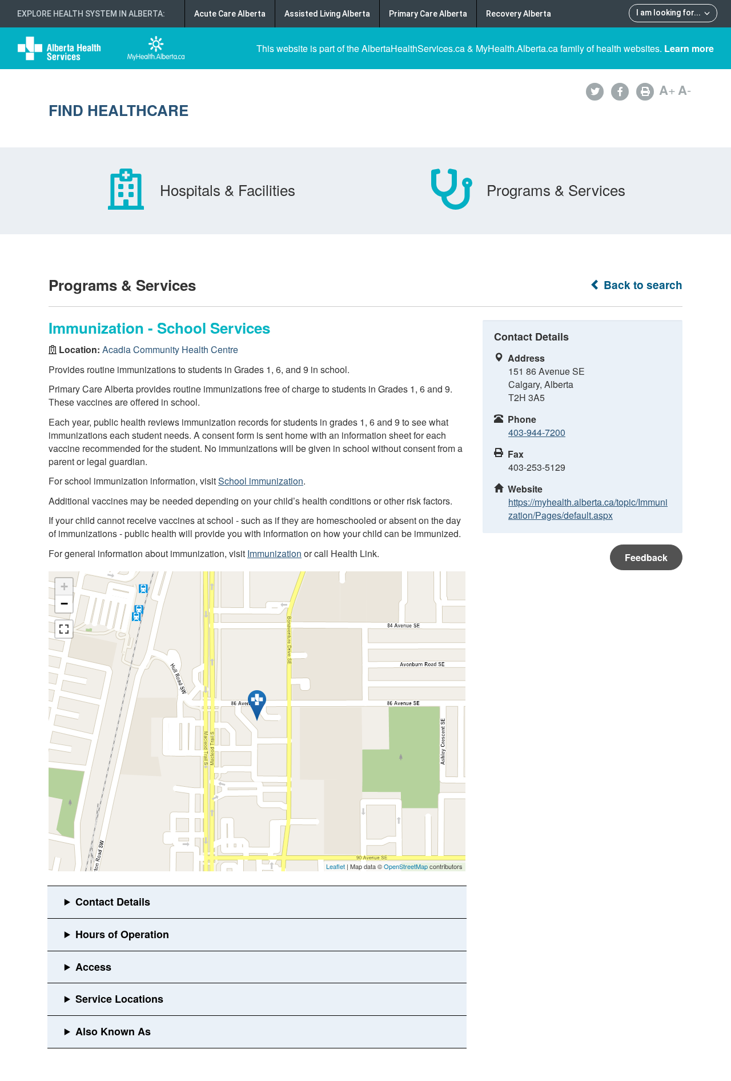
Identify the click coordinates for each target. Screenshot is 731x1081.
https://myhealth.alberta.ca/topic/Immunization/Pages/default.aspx (588, 508)
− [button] (64, 603)
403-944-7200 (536, 432)
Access (93, 966)
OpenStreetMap (406, 866)
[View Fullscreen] (64, 629)
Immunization (274, 553)
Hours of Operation (122, 934)
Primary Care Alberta (428, 13)
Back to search (641, 285)
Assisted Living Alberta (327, 13)
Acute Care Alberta (230, 13)
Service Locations (119, 998)
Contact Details (112, 901)
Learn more (689, 48)
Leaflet (335, 866)
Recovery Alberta (518, 13)
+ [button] (64, 586)
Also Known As (113, 1031)
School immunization (260, 480)
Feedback (646, 557)
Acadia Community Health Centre (170, 349)
